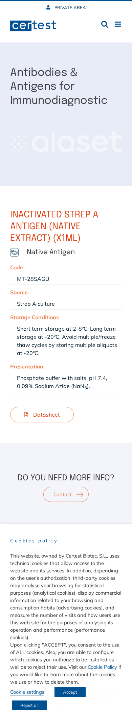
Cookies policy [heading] (34, 541)
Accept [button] (70, 692)
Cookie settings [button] (27, 692)
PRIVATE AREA (69, 7)
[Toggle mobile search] (104, 24)
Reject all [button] (29, 705)
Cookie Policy (102, 667)
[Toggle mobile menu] (118, 24)
